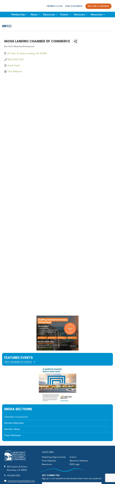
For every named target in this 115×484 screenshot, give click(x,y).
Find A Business (74, 6)
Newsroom (97, 14)
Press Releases (12, 435)
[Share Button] (75, 41)
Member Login (54, 6)
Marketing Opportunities (54, 457)
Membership (18, 14)
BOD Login (75, 464)
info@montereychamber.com (21, 481)
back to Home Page (11, 5)
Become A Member (79, 460)
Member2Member (14, 422)
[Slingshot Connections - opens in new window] (57, 349)
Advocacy (79, 14)
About (33, 14)
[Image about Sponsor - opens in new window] (57, 401)
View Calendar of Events (18, 361)
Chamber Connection (16, 416)
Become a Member (98, 6)
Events (64, 14)
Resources (49, 14)
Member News (12, 429)
